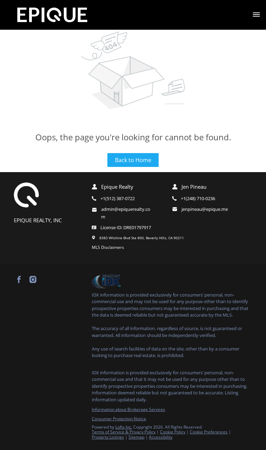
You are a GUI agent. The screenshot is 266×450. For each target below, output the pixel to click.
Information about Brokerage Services (128, 409)
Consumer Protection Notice (119, 419)
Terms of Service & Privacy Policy (124, 432)
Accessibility (160, 437)
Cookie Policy (172, 432)
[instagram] (33, 279)
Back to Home (133, 160)
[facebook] (19, 279)
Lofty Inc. (123, 427)
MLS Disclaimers (108, 247)
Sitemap (136, 437)
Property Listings (108, 437)
